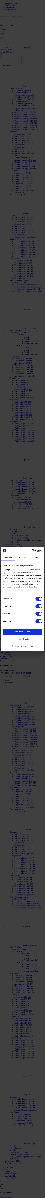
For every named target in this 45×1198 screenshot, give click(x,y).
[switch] (38, 606)
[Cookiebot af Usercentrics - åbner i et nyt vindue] (32, 550)
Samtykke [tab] (8, 557)
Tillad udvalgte (22, 639)
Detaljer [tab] (22, 557)
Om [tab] (36, 557)
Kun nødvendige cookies (22, 646)
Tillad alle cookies (22, 632)
